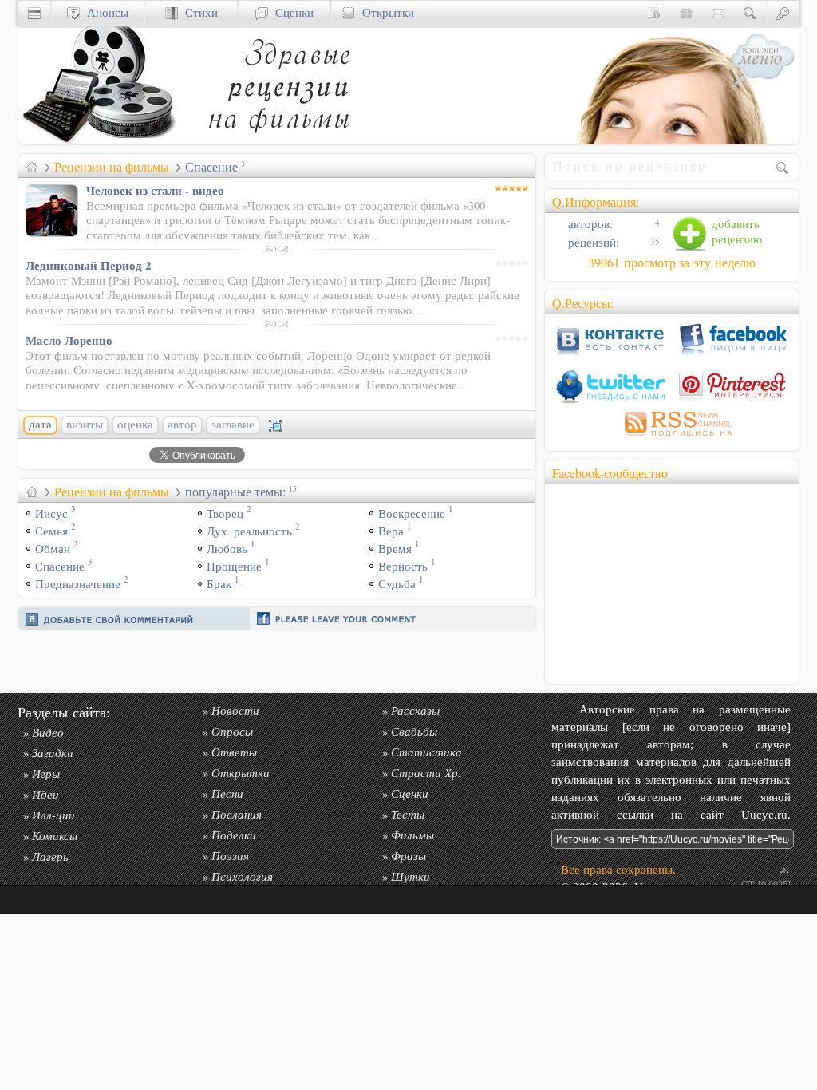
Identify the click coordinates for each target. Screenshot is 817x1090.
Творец (225, 513)
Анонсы (104, 12)
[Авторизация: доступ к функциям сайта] (782, 12)
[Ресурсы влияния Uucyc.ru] (32, 167)
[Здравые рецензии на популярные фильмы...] (277, 140)
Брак (219, 583)
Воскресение (411, 513)
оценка (135, 424)
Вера (391, 531)
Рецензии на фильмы (111, 167)
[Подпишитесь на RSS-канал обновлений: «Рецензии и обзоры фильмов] (671, 439)
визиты (84, 424)
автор (182, 424)
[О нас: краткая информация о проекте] (654, 12)
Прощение (234, 566)
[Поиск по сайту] (750, 12)
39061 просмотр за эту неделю (672, 262)
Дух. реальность (249, 531)
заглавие (233, 424)
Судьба (397, 583)
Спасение (60, 566)
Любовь (227, 548)
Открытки (384, 12)
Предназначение (77, 583)
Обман (52, 548)
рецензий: (592, 242)
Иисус (51, 513)
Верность (403, 566)
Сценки (291, 12)
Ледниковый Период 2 (88, 265)
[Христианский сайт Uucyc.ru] (98, 140)
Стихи (198, 12)
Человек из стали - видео (155, 190)
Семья (51, 531)
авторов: (589, 223)
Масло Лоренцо (69, 340)
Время (395, 548)
